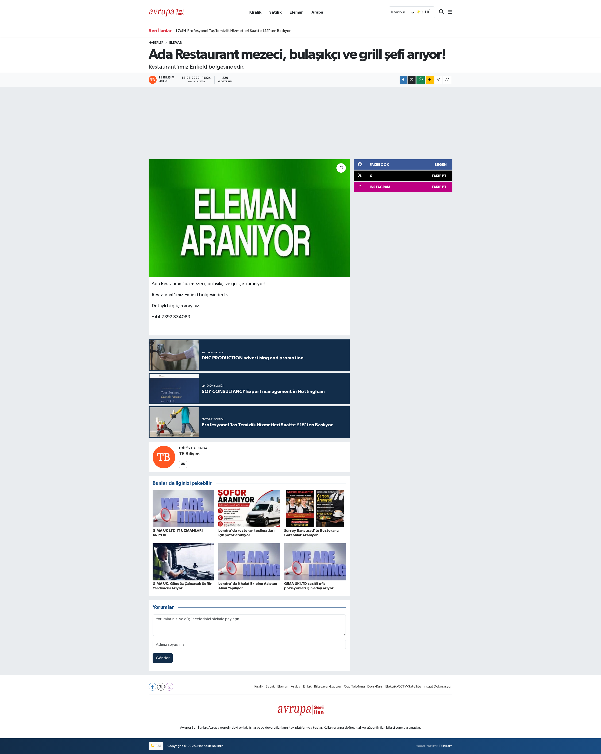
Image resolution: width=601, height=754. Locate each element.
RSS (158, 746)
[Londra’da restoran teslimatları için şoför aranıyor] (249, 509)
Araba (317, 12)
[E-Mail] (183, 464)
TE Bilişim (189, 453)
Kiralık (255, 12)
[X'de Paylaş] (412, 80)
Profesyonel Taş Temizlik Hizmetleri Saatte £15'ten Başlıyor (233, 31)
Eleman (296, 12)
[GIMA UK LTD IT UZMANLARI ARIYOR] (183, 509)
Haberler (156, 42)
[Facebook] (152, 687)
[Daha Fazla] (430, 80)
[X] (161, 687)
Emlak (307, 686)
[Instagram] (169, 687)
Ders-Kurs (375, 686)
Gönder (163, 658)
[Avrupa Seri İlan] (166, 12)
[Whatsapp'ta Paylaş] (420, 80)
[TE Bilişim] (164, 457)
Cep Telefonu (354, 686)
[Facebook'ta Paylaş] (403, 80)
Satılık (275, 12)
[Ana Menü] (448, 12)
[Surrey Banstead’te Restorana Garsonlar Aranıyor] (315, 509)
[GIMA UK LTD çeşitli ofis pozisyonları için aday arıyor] (315, 562)
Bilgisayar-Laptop (327, 686)
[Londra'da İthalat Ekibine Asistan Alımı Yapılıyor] (249, 562)
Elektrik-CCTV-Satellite (403, 686)
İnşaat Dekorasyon (438, 686)
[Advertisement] (300, 122)
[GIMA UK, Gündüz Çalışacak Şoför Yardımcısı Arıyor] (183, 562)
